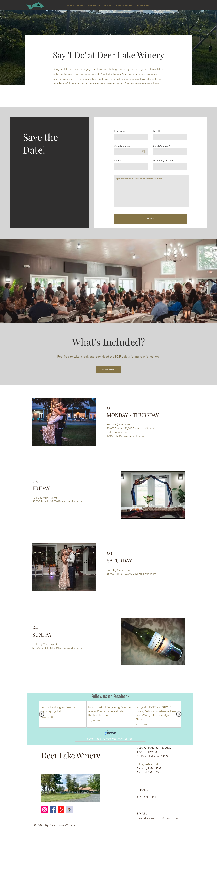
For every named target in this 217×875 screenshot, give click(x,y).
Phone (117, 160)
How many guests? (163, 160)
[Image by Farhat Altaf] (69, 809)
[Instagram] (44, 809)
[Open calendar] (143, 151)
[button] (81, 5)
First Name (120, 131)
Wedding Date (123, 146)
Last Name (158, 131)
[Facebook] (53, 809)
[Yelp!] (61, 809)
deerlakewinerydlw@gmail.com (157, 818)
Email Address (160, 146)
